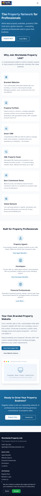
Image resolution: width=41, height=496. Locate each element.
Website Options (7, 458)
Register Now (8, 38)
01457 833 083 (6, 444)
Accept (16, 491)
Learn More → (20, 301)
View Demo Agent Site (10, 348)
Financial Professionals (9, 460)
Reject (7, 491)
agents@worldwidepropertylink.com (13, 447)
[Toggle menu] (37, 3)
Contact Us (29, 417)
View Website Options (11, 353)
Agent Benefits (6, 455)
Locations (5, 466)
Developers (5, 463)
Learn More (23, 39)
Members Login (6, 477)
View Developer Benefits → (20, 277)
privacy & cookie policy (27, 486)
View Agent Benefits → (20, 253)
